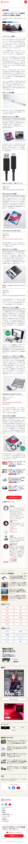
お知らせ (4, 808)
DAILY (5, 727)
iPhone (7, 610)
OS (20, 623)
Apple (7, 607)
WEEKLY (14, 727)
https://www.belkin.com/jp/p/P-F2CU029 (15, 189)
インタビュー (7, 631)
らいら (12, 18)
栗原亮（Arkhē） (20, 18)
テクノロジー (20, 638)
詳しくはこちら (14, 699)
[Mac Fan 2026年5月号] (14, 683)
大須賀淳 (15, 18)
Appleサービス (7, 620)
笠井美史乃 (6, 18)
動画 (21, 641)
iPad (21, 610)
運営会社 (4, 810)
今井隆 (10, 18)
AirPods (7, 617)
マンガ (7, 638)
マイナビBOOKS (5, 821)
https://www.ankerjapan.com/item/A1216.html (12, 238)
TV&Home (20, 617)
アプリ (20, 620)
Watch (7, 614)
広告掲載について (5, 819)
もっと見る (24, 573)
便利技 (20, 631)
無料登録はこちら (14, 835)
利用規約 (4, 812)
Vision (20, 614)
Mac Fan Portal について (7, 807)
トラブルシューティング (21, 634)
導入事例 (7, 634)
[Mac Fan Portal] (5, 2)
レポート (7, 641)
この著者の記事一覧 (13, 520)
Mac (21, 607)
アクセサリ (7, 623)
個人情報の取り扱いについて (7, 814)
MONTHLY (23, 727)
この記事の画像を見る (14, 497)
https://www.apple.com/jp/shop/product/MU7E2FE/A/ (14, 295)
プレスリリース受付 (6, 816)
